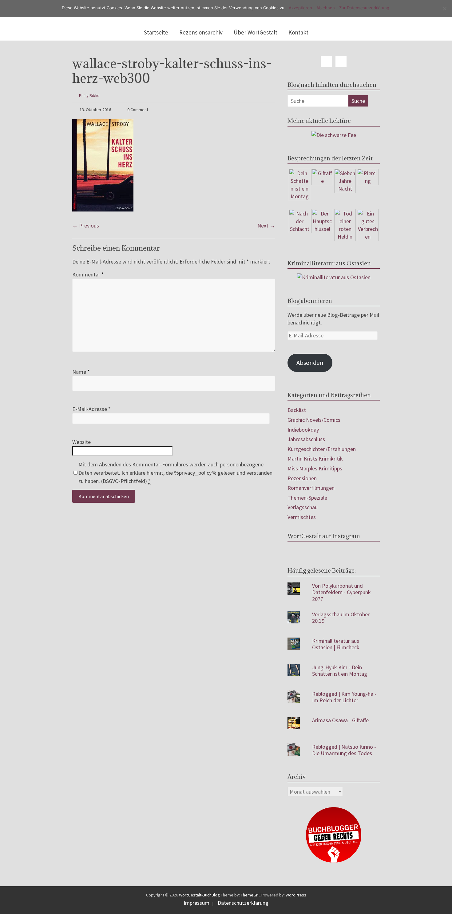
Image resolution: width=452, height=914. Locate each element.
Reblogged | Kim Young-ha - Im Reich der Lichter (344, 697)
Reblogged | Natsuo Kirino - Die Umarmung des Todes (344, 750)
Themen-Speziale (307, 497)
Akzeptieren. (301, 7)
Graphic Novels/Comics (313, 419)
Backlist (296, 409)
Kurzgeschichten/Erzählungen (321, 449)
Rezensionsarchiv (201, 32)
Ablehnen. (326, 7)
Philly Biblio (89, 95)
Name (81, 371)
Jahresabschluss (306, 439)
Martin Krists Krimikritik (315, 458)
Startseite (156, 32)
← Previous (85, 225)
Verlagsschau (302, 507)
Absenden (309, 363)
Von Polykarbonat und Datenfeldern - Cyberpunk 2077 (341, 592)
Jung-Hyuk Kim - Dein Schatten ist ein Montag (339, 671)
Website (81, 441)
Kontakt (298, 32)
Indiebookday (303, 429)
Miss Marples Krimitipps (314, 468)
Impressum (196, 902)
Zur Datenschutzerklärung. (365, 7)
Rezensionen (302, 478)
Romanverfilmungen (311, 487)
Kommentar (88, 274)
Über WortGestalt (255, 32)
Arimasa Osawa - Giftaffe (340, 720)
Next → (266, 225)
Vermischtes (301, 517)
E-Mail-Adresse (91, 409)
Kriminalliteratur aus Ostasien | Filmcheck (335, 644)
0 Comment (137, 109)
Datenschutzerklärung (243, 902)
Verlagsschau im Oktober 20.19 (341, 618)
